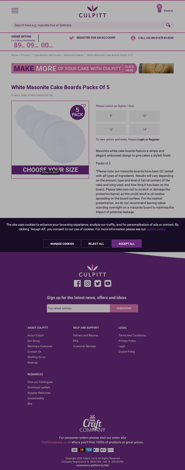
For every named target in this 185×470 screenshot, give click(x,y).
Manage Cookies (62, 244)
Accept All (127, 244)
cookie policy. (156, 229)
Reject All (96, 244)
